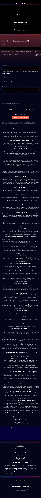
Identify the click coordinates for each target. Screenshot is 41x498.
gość (36, 51)
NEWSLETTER (18, 1)
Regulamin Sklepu (25, 486)
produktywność (14, 103)
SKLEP (27, 1)
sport (6, 104)
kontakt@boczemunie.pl (5, 124)
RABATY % (32, 1)
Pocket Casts (20, 422)
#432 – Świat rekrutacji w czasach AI (15, 41)
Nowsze (10, 109)
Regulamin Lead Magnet (16, 486)
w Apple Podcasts (31, 400)
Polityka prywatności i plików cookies (20, 484)
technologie (37, 55)
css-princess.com (24, 490)
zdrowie (12, 104)
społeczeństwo (37, 54)
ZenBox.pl (26, 489)
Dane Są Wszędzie (35, 352)
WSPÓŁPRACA (11, 1)
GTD (6, 103)
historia (7, 81)
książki (9, 81)
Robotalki (36, 371)
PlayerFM (24, 422)
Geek (5, 81)
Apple (2, 103)
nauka (11, 81)
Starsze (31, 109)
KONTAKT (37, 1)
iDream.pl (22, 27)
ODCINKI (23, 1)
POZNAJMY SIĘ (5, 1)
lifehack (8, 103)
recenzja (13, 81)
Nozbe (27, 247)
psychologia (17, 103)
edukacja (3, 81)
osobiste (10, 103)
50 (26, 109)
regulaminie (34, 122)
